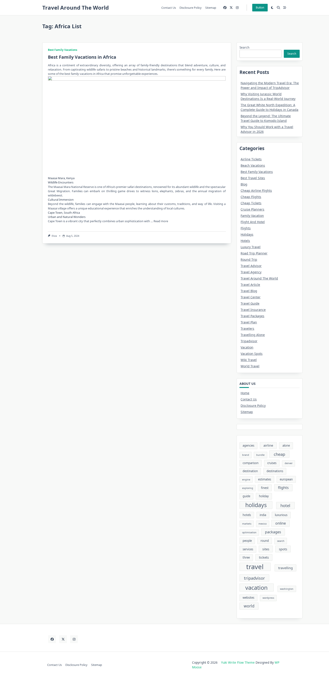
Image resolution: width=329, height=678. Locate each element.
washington (286, 588)
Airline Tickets (251, 159)
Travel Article (250, 284)
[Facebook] (224, 8)
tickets (264, 557)
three (246, 557)
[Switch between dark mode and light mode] (272, 8)
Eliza (54, 235)
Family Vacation (252, 215)
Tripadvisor (249, 341)
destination (250, 471)
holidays (256, 505)
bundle (260, 454)
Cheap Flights (251, 197)
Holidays (247, 234)
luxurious (281, 515)
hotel (285, 505)
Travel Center (251, 297)
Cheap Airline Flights (256, 190)
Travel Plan (249, 322)
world (249, 606)
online (280, 523)
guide (246, 496)
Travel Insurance (253, 310)
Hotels (245, 241)
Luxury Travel (251, 247)
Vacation (247, 347)
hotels (247, 515)
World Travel (250, 366)
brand (245, 454)
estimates (264, 479)
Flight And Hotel (253, 222)
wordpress (268, 597)
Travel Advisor (251, 266)
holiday (264, 496)
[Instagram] (237, 8)
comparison (250, 463)
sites (265, 549)
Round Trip (249, 259)
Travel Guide (250, 303)
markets (246, 523)
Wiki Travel (249, 360)
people (247, 541)
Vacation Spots (252, 353)
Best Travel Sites (253, 178)
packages (273, 531)
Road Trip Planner (254, 253)
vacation (256, 587)
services (248, 549)
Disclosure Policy (190, 8)
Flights (246, 228)
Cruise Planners (252, 209)
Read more (161, 221)
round (265, 541)
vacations (86, 74)
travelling (285, 568)
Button (260, 7)
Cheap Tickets (251, 203)
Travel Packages (252, 316)
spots (283, 549)
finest (265, 488)
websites (248, 598)
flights (283, 487)
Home (245, 393)
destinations (275, 471)
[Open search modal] (278, 8)
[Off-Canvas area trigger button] (285, 8)
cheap (279, 454)
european (286, 479)
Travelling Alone (253, 335)
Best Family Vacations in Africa (82, 57)
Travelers (247, 328)
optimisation (249, 532)
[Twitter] (231, 8)
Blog (244, 184)
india (263, 515)
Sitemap (210, 8)
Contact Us (168, 8)
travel (255, 567)
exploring (247, 488)
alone (286, 445)
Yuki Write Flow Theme (238, 662)
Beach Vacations (253, 165)
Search (244, 47)
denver (289, 463)
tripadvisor (254, 578)
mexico (262, 523)
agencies (248, 445)
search (280, 540)
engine (246, 479)
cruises (271, 463)
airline (268, 445)
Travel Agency (251, 272)
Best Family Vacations (62, 50)
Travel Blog (249, 291)
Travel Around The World (75, 7)
